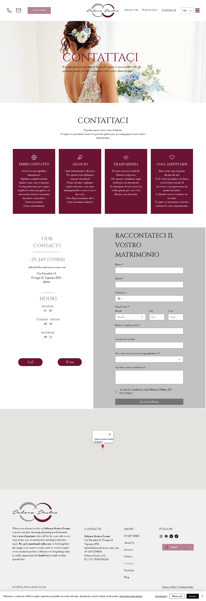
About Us (129, 543)
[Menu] (197, 10)
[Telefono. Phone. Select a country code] (120, 298)
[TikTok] (176, 536)
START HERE (131, 536)
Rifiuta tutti (177, 596)
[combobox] (130, 317)
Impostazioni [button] (161, 596)
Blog (126, 577)
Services (128, 550)
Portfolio (129, 570)
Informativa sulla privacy (130, 596)
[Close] (202, 596)
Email (119, 278)
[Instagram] (161, 536)
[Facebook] (166, 536)
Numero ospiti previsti (127, 325)
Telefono (120, 292)
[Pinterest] (171, 536)
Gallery (128, 556)
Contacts (129, 563)
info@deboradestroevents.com (47, 267)
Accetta (192, 596)
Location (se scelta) (125, 339)
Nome (119, 264)
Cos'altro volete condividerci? (130, 367)
